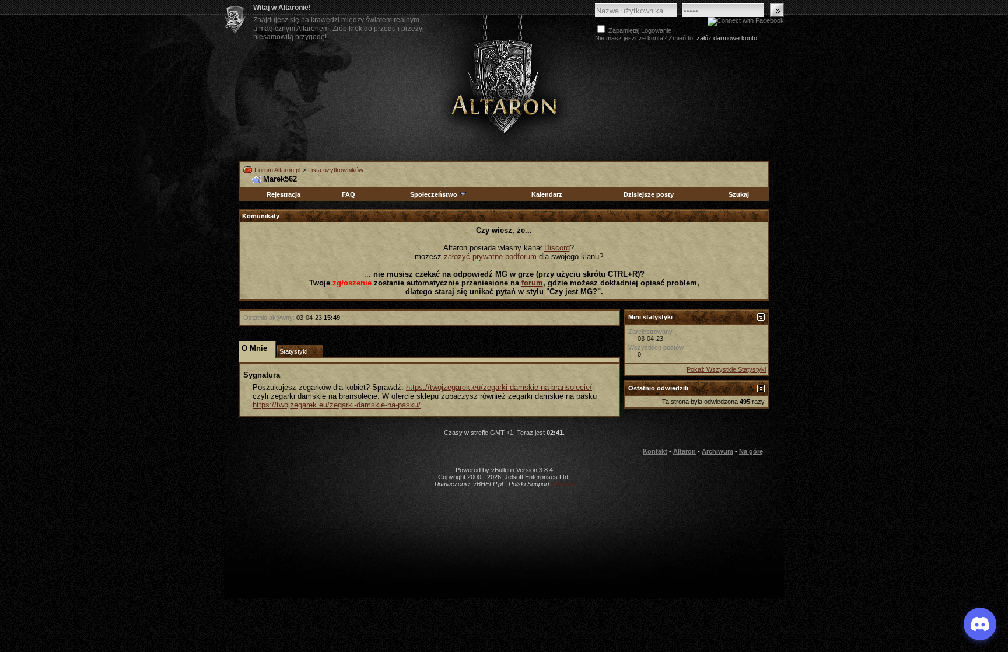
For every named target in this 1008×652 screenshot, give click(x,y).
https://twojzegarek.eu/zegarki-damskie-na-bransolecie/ (499, 387)
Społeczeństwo (433, 194)
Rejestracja (283, 194)
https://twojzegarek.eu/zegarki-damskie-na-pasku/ (337, 404)
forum (532, 282)
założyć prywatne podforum (490, 256)
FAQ (348, 194)
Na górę (751, 451)
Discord (557, 247)
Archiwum (717, 451)
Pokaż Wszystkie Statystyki (726, 369)
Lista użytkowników (335, 169)
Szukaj (739, 194)
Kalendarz (546, 194)
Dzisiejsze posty (649, 194)
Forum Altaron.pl (277, 169)
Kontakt (655, 451)
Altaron (504, 85)
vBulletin (563, 483)
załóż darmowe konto (726, 37)
